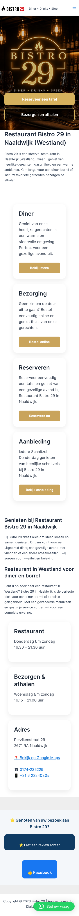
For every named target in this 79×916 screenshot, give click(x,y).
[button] (54, 906)
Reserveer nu (39, 416)
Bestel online (39, 342)
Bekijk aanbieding (39, 490)
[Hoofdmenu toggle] (74, 8)
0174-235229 (31, 769)
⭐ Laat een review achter (39, 845)
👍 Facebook (39, 872)
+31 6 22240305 (34, 775)
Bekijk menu (39, 268)
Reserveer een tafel (39, 99)
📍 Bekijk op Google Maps (37, 758)
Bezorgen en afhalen (39, 114)
